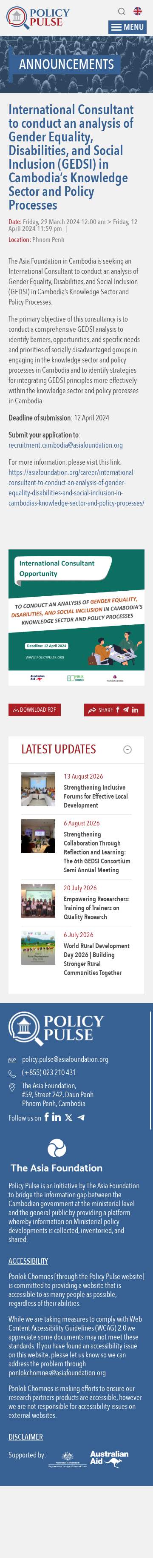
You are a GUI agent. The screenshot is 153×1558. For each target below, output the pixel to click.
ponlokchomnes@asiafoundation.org (57, 1373)
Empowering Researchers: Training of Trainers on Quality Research (97, 908)
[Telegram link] (80, 1118)
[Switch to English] (139, 11)
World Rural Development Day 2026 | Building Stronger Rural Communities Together (97, 959)
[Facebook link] (47, 1118)
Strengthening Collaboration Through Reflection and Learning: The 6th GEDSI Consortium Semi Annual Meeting (97, 852)
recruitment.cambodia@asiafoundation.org (65, 445)
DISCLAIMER (25, 1437)
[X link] (68, 1118)
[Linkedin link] (56, 1118)
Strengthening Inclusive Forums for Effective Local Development (96, 796)
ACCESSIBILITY (28, 1261)
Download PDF (37, 710)
